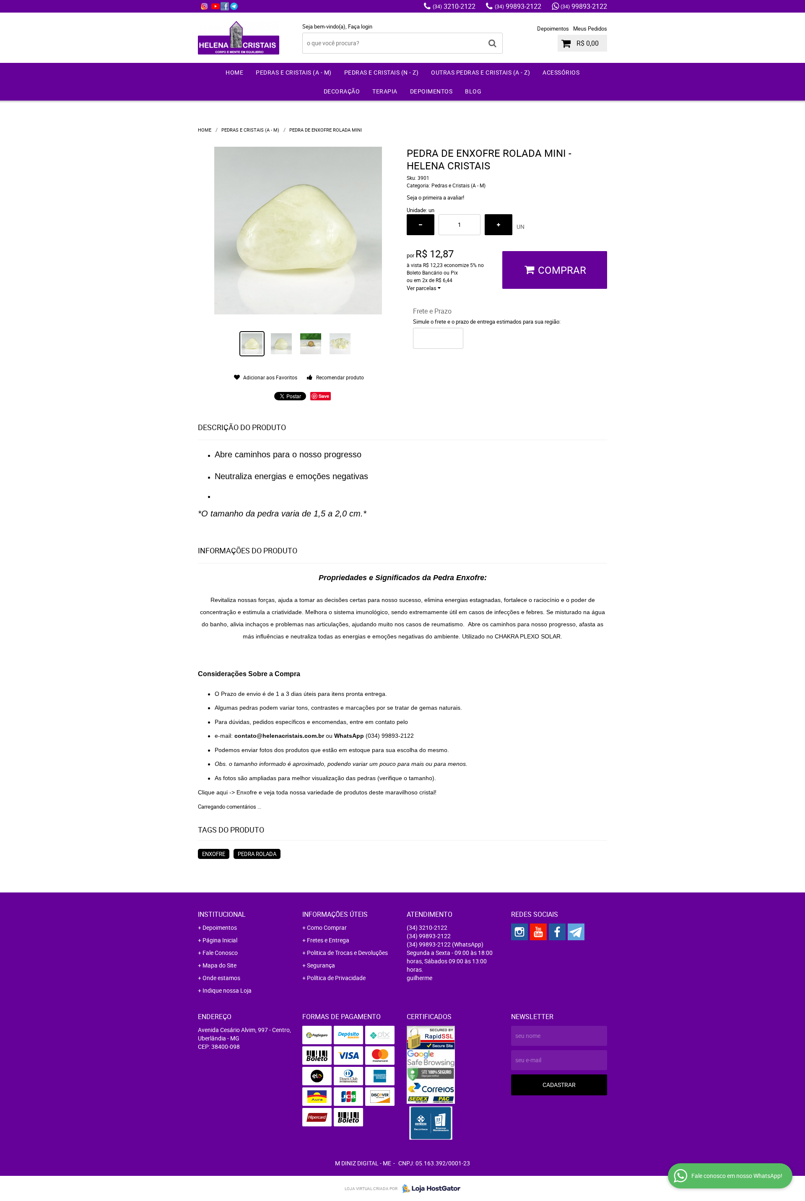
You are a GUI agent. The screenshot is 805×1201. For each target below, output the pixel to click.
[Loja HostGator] (428, 1188)
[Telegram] (234, 6)
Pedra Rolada (257, 854)
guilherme (419, 978)
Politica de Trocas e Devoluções (347, 953)
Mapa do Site (219, 965)
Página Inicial (220, 940)
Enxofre (213, 854)
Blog (473, 91)
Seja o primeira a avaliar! (435, 197)
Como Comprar (327, 927)
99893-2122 (518, 6)
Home (234, 72)
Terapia (384, 91)
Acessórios (561, 72)
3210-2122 (454, 6)
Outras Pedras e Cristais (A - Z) (480, 72)
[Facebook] (225, 6)
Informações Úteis (335, 914)
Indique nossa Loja (227, 990)
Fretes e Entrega (328, 940)
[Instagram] (204, 6)
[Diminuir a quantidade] (420, 224)
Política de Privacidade (336, 978)
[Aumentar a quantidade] (498, 224)
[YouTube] (215, 6)
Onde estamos (221, 978)
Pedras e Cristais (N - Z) (381, 72)
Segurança (321, 965)
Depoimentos (553, 28)
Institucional (222, 914)
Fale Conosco (220, 953)
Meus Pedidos (590, 28)
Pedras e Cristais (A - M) (294, 72)
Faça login (360, 26)
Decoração (342, 91)
